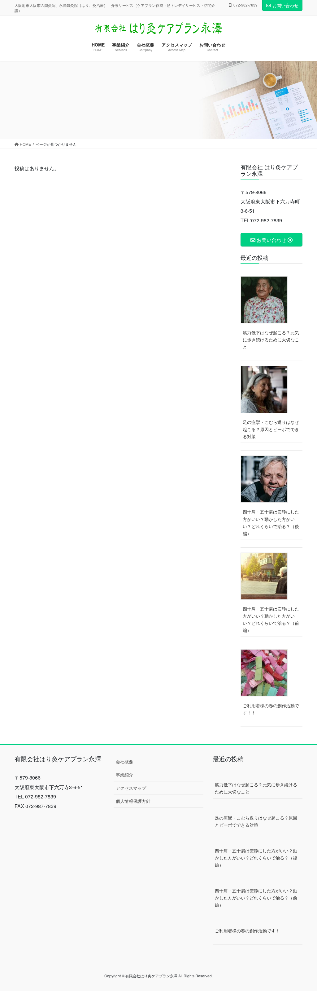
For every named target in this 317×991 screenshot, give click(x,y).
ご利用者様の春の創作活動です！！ (271, 709)
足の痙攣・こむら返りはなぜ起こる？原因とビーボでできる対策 (271, 429)
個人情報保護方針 (133, 801)
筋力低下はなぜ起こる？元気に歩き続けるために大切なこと (271, 339)
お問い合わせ (285, 5)
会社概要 (124, 761)
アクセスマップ (131, 788)
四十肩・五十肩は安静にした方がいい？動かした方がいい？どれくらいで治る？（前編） (271, 619)
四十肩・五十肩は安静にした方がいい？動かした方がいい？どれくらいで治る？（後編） (271, 522)
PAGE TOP (303, 955)
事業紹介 (124, 774)
